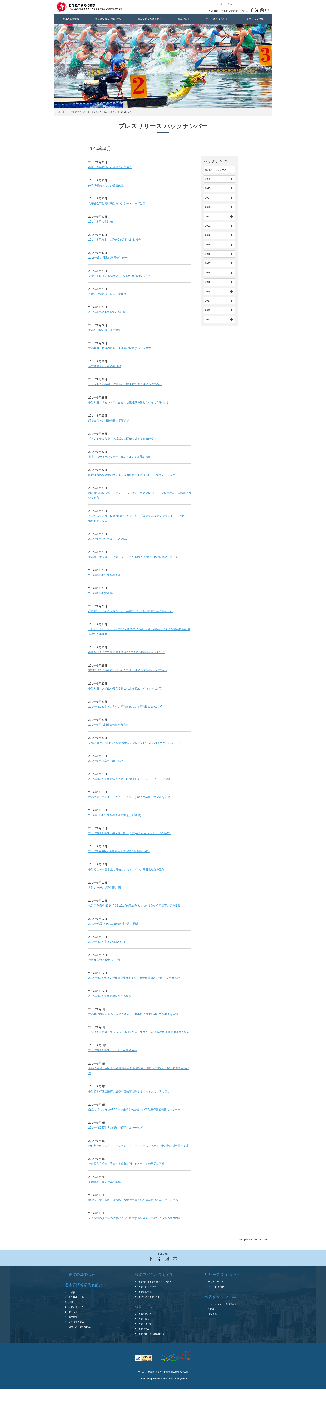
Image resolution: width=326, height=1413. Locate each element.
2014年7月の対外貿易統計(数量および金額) (114, 815)
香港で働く (143, 1319)
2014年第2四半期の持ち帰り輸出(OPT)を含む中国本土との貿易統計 (129, 833)
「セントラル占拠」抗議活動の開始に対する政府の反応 (122, 438)
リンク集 (212, 1314)
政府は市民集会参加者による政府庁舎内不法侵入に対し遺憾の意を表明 (131, 474)
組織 (71, 1302)
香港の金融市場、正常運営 (104, 330)
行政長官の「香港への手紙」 (106, 959)
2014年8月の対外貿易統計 (104, 575)
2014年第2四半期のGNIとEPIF (107, 941)
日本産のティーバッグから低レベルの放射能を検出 (119, 456)
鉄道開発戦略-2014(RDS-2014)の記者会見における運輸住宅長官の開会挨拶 (134, 905)
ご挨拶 (72, 1292)
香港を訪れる (145, 1314)
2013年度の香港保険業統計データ (109, 257)
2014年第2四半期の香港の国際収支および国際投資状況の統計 (126, 706)
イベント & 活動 (216, 1287)
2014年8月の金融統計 (101, 221)
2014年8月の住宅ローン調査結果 (108, 538)
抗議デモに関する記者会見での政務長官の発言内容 (119, 275)
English (214, 10)
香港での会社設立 (147, 1287)
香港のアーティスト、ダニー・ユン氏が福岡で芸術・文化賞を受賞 (129, 797)
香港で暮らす (145, 1324)
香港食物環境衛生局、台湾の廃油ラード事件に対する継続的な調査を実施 (133, 1014)
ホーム (61, 112)
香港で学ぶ (143, 1328)
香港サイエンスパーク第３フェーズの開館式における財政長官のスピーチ (133, 557)
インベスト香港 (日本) (149, 1296)
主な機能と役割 (76, 1297)
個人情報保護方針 (179, 1372)
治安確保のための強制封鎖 (104, 366)
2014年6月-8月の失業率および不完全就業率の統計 (119, 851)
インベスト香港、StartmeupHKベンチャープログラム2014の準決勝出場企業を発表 (138, 1032)
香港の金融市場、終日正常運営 (107, 293)
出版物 (211, 1309)
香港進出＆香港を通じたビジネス (154, 1282)
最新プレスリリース (216, 169)
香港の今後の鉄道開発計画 (104, 887)
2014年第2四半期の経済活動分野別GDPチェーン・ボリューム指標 (129, 779)
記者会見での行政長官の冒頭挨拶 (108, 420)
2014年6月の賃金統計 (101, 593)
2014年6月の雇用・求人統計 (105, 760)
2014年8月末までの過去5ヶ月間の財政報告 (114, 239)
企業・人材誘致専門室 (80, 1326)
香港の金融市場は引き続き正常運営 (110, 167)
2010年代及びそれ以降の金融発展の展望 (113, 923)
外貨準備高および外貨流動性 (106, 185)
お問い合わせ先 (76, 1307)
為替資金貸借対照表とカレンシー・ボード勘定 (116, 203)
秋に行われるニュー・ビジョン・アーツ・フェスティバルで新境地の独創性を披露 (138, 1145)
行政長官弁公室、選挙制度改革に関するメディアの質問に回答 (126, 1163)
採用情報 (73, 1317)
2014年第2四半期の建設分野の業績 (109, 996)
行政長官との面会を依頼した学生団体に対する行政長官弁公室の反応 (130, 611)
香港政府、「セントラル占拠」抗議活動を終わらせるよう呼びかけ (129, 402)
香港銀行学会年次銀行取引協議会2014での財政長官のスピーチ (126, 652)
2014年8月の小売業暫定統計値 (107, 312)
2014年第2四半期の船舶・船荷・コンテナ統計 (116, 1127)
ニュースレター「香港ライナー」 (224, 1304)
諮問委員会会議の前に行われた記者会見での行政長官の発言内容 (127, 670)
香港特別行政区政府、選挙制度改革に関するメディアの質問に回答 (129, 1091)
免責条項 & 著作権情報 (159, 1372)
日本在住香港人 (76, 1321)
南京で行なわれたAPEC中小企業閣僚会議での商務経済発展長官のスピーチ (134, 1109)
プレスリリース (78, 112)
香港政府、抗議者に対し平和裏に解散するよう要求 (119, 348)
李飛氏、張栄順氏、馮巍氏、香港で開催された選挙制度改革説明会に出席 (133, 1199)
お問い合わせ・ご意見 (236, 10)
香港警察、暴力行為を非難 (104, 1181)
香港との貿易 (145, 1291)
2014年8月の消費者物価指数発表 (108, 724)
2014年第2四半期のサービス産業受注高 (112, 1050)
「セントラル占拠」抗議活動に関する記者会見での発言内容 (125, 384)
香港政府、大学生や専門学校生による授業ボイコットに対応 (125, 688)
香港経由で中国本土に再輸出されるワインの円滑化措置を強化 (126, 869)
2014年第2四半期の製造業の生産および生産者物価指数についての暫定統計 (134, 977)
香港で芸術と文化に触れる (151, 1333)
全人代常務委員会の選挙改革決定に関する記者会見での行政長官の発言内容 (134, 1218)
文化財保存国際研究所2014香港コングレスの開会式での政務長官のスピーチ (134, 742)
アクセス (73, 1312)
